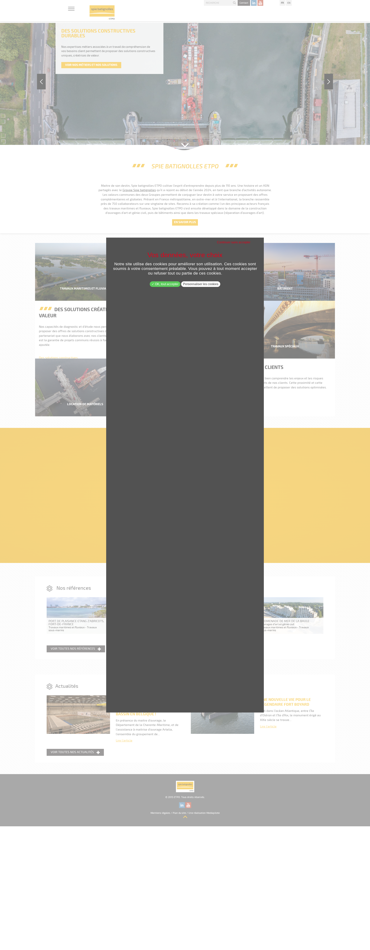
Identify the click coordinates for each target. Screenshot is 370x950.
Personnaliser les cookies (200, 284)
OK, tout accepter (166, 284)
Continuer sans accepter (233, 242)
